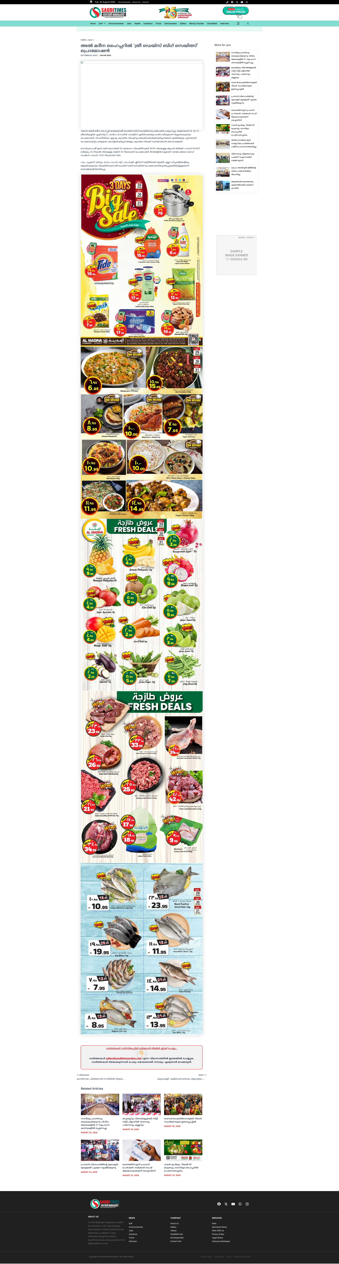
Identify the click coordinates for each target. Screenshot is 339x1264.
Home (93, 23)
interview (224, 23)
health (137, 23)
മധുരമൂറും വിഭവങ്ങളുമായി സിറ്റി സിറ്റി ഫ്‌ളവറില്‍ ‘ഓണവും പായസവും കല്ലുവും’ (140, 1121)
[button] (102, 23)
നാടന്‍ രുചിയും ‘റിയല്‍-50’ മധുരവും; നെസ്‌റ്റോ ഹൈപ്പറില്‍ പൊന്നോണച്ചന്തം (181, 1167)
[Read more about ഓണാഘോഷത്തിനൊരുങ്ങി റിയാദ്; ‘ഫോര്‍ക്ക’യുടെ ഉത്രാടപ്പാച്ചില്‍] (183, 1104)
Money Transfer (196, 23)
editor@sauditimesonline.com (124, 1058)
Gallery (183, 23)
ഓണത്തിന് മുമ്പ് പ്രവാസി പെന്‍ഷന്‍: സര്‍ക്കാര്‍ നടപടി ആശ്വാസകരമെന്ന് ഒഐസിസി (138, 1167)
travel (158, 23)
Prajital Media (127, 1257)
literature (148, 23)
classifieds (212, 23)
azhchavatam (170, 23)
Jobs (129, 23)
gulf (100, 23)
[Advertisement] (236, 214)
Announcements (116, 23)
